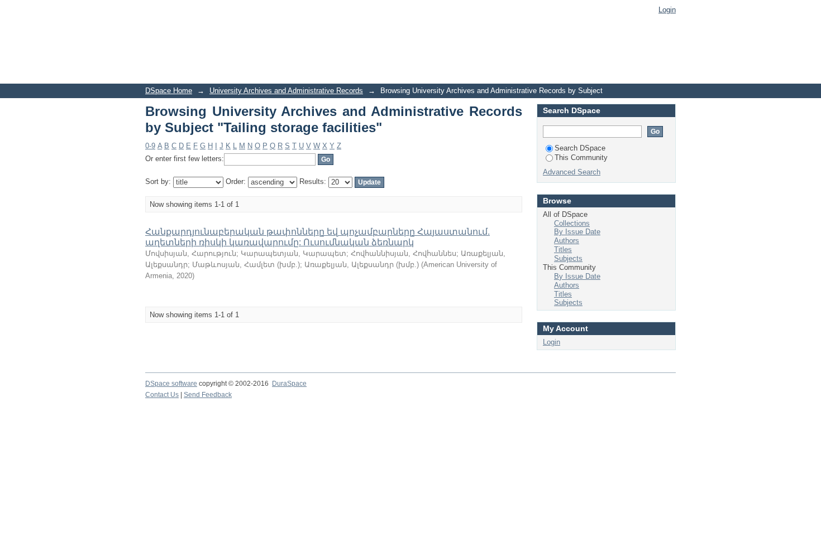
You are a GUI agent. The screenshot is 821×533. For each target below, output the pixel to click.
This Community (581, 157)
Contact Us (162, 395)
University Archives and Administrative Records (286, 90)
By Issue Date (577, 231)
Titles (563, 249)
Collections (572, 223)
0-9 (150, 146)
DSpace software (171, 383)
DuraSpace (289, 383)
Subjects (568, 258)
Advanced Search (571, 172)
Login (667, 10)
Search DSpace (580, 148)
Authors (566, 240)
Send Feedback (208, 395)
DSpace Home (168, 90)
